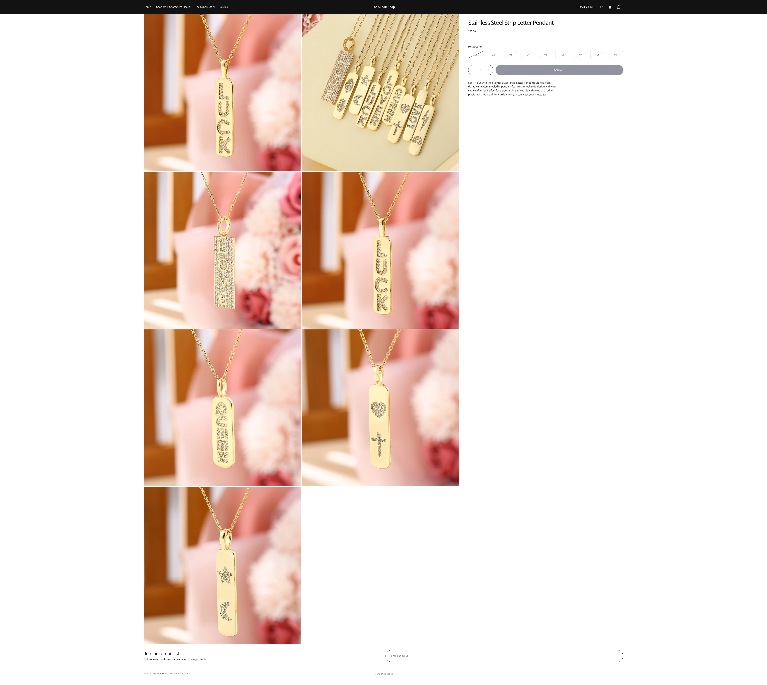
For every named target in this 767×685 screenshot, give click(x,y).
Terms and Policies (383, 673)
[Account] (610, 7)
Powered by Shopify (178, 673)
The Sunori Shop (159, 673)
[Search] (601, 7)
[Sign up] (617, 656)
